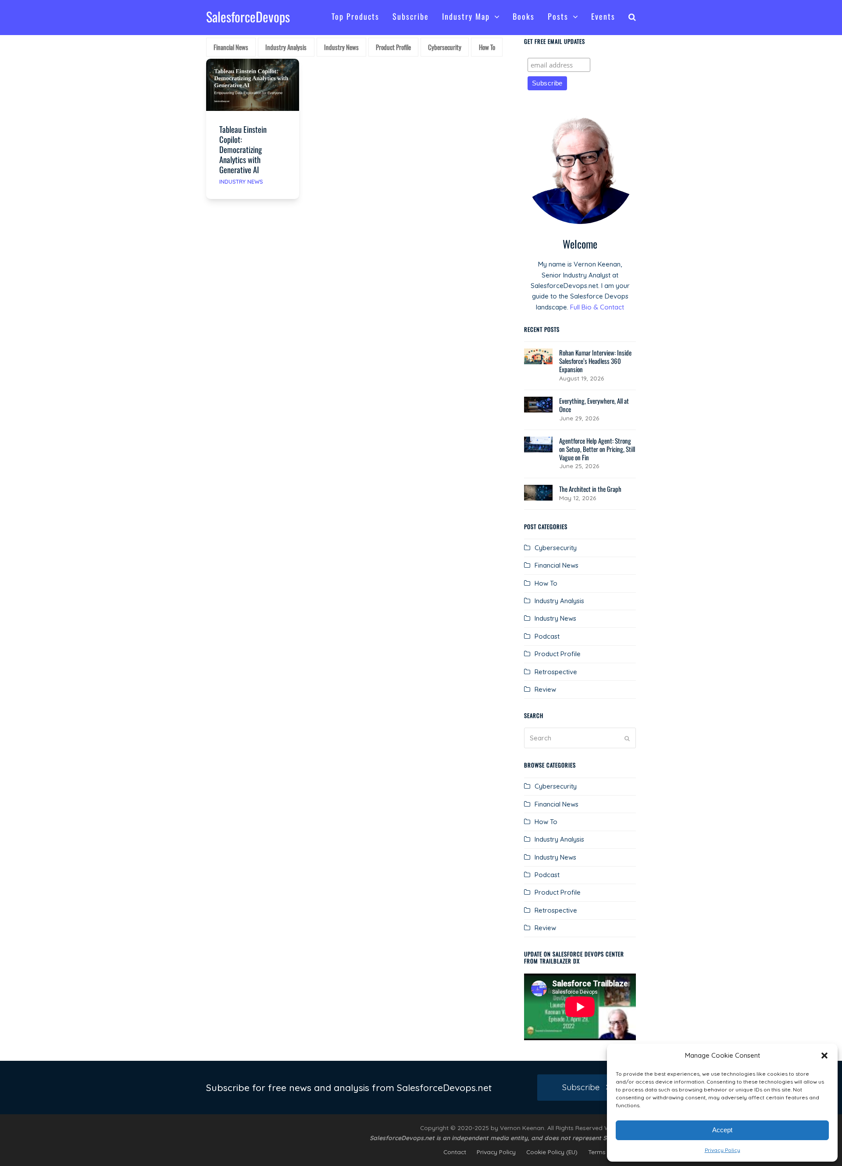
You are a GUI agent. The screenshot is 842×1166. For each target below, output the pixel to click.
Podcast (547, 636)
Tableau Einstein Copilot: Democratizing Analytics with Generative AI (243, 149)
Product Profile (558, 654)
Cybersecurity (556, 548)
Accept (722, 1130)
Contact (454, 1151)
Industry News (241, 181)
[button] (824, 1055)
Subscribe (580, 1087)
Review (545, 689)
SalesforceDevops (248, 16)
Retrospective (556, 672)
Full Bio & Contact (597, 307)
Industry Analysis (559, 601)
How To (546, 583)
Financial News (556, 565)
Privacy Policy (722, 1150)
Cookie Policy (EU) (552, 1151)
